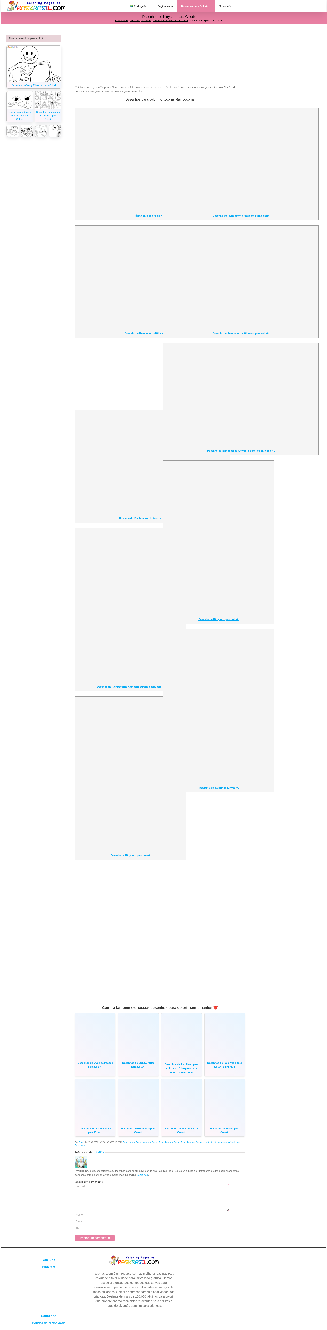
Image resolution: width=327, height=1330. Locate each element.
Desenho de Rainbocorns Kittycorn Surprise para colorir (152, 518)
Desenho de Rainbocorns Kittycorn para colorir (152, 333)
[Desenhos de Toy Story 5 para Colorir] (55, 131)
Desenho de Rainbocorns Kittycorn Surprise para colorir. (241, 450)
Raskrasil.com (121, 20)
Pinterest (48, 1267)
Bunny (82, 1142)
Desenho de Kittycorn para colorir (130, 855)
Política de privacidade (48, 1323)
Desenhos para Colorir (140, 20)
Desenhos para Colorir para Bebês (197, 1142)
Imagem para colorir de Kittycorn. (219, 787)
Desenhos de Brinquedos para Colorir (170, 20)
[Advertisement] (160, 59)
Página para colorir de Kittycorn (153, 215)
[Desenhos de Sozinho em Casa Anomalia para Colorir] (13, 131)
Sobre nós (142, 1174)
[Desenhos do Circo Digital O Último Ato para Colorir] (41, 131)
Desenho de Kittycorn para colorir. (218, 619)
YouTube (48, 1260)
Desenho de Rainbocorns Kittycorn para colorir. (241, 215)
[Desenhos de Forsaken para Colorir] (27, 131)
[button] (240, 6)
